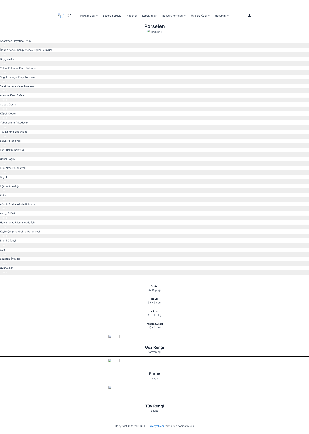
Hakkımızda (87, 15)
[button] (96, 15)
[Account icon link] (249, 15)
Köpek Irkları (149, 15)
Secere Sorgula (112, 15)
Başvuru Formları (172, 15)
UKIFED (69, 15)
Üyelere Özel (199, 15)
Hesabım (220, 15)
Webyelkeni (157, 426)
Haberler (131, 15)
